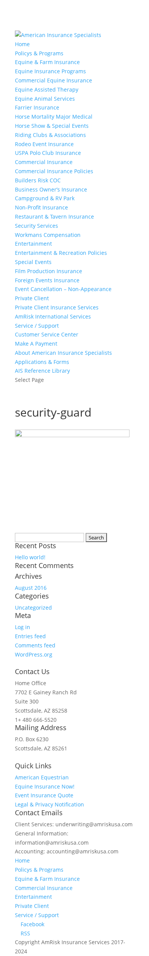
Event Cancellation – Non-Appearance (63, 289)
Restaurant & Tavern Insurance (54, 216)
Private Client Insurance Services (57, 307)
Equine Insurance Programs (50, 71)
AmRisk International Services (53, 316)
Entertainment (33, 243)
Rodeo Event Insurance (44, 144)
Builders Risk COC (38, 180)
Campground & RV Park (44, 198)
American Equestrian (42, 777)
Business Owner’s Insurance (51, 189)
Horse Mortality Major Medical (53, 116)
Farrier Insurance (37, 107)
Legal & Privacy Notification (49, 804)
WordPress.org (33, 654)
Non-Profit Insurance (41, 207)
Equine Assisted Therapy (46, 89)
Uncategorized (33, 607)
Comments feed (35, 645)
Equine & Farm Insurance (47, 62)
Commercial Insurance (44, 162)
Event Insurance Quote (44, 795)
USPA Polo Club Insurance (48, 152)
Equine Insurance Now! (44, 786)
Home (22, 44)
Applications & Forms (42, 361)
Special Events (33, 262)
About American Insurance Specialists (63, 352)
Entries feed (30, 636)
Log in (22, 627)
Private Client (32, 298)
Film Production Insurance (48, 271)
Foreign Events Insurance (47, 280)
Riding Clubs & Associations (50, 134)
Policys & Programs (39, 53)
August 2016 (31, 587)
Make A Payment (36, 343)
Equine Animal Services (45, 98)
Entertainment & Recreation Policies (61, 252)
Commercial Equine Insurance (53, 80)
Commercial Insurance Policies (54, 171)
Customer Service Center (46, 334)
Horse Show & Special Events (52, 125)
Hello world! (30, 557)
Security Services (36, 225)
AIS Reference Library (42, 370)
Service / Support (37, 325)
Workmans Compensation (48, 234)
